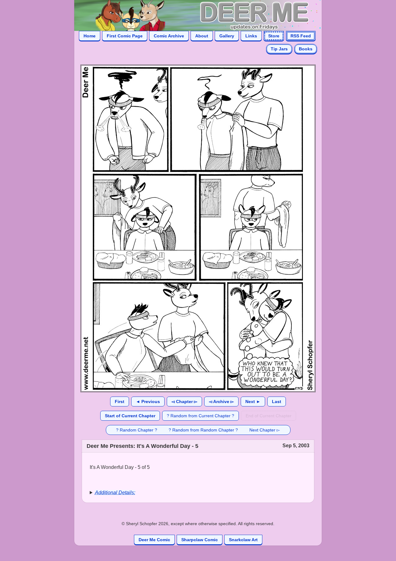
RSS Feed (301, 35)
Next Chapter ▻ (264, 429)
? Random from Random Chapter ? (203, 429)
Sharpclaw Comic (199, 539)
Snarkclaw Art (243, 539)
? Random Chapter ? (136, 429)
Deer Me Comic (154, 539)
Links (251, 35)
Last (276, 401)
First (119, 401)
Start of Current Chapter (130, 415)
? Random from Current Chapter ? (200, 415)
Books (305, 48)
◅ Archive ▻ (221, 401)
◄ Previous (148, 401)
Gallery (226, 35)
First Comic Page (125, 35)
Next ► (252, 401)
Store (273, 35)
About (201, 35)
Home (90, 35)
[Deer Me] (191, 15)
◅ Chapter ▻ (184, 401)
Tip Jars (279, 48)
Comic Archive (169, 35)
